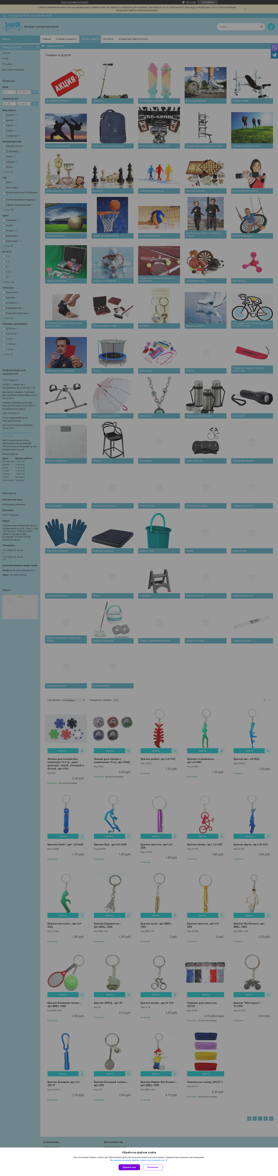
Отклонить (152, 1167)
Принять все (129, 1167)
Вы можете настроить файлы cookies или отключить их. (138, 1160)
